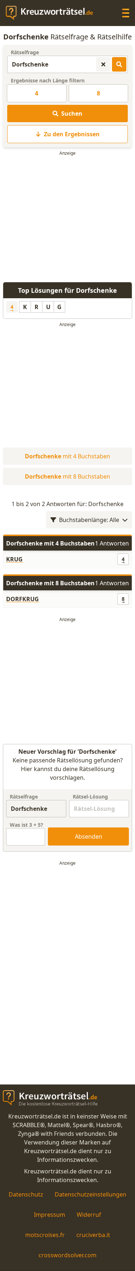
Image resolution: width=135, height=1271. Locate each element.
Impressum (49, 1215)
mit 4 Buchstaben (67, 456)
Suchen (71, 113)
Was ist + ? (26, 824)
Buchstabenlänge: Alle (89, 520)
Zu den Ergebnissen (72, 134)
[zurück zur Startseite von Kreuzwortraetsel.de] (53, 13)
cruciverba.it (93, 1235)
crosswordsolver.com (67, 1255)
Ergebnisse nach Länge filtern (48, 80)
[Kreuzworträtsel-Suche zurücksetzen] (103, 64)
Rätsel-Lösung (90, 796)
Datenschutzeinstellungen (90, 1194)
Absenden (88, 836)
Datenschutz (26, 1194)
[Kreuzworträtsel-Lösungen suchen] (119, 64)
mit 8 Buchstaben (67, 476)
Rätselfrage (25, 52)
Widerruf (89, 1215)
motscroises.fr (45, 1235)
